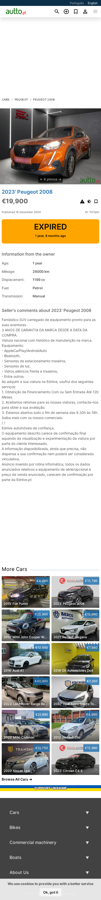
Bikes (15, 827)
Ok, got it (50, 892)
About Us (19, 872)
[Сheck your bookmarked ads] (76, 11)
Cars (6, 99)
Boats (15, 857)
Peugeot (21, 99)
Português (77, 3)
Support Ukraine (50, 788)
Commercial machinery (33, 842)
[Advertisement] (50, 59)
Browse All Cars (15, 779)
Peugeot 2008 (44, 99)
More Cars (14, 569)
